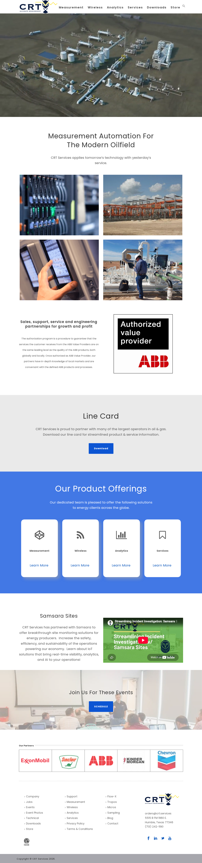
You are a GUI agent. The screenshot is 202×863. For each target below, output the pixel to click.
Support (72, 796)
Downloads (157, 7)
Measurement (71, 7)
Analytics (115, 7)
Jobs (29, 802)
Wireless (95, 7)
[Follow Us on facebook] (148, 839)
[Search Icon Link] (183, 6)
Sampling (113, 813)
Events (30, 807)
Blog (110, 818)
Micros (111, 807)
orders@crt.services (158, 813)
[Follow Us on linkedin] (155, 839)
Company (32, 796)
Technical (32, 818)
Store (175, 7)
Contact (112, 823)
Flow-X (111, 796)
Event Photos (34, 813)
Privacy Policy (75, 823)
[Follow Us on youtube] (170, 839)
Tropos (112, 802)
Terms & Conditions (80, 829)
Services (135, 7)
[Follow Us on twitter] (162, 839)
